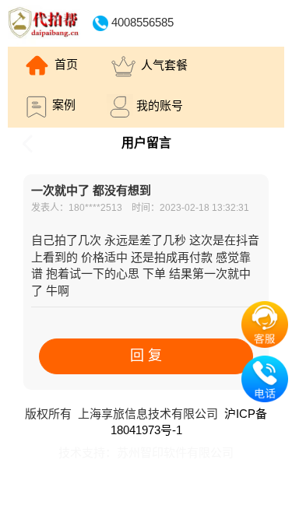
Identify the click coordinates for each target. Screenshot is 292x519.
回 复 (146, 355)
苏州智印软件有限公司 (175, 452)
